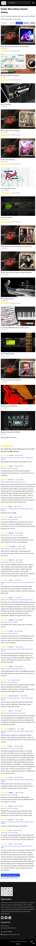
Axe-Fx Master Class (7, 354)
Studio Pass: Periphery (8, 159)
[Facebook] (6, 917)
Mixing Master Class (7, 299)
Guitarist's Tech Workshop (9, 406)
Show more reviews (9, 875)
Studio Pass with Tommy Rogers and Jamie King (16, 246)
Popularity (19, 23)
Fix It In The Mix (6, 104)
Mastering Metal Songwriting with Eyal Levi (13, 482)
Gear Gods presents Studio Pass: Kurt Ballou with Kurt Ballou (16, 846)
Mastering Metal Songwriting (10, 75)
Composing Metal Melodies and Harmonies (15, 328)
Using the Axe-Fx (6, 217)
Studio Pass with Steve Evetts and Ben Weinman (16, 272)
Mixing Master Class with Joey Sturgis (12, 535)
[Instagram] (9, 917)
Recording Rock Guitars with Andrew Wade (13, 548)
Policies (18, 944)
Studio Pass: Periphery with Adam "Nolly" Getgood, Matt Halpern (17, 458)
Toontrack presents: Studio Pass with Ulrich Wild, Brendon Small (17, 583)
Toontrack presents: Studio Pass (11, 380)
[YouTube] (2, 917)
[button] (31, 941)
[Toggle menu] (33, 2)
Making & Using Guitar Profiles (10, 432)
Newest (26, 23)
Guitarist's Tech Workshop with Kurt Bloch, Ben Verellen (17, 599)
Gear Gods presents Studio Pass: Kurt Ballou (15, 46)
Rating (32, 23)
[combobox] (19, 2)
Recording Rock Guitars (8, 188)
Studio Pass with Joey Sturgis (10, 130)
